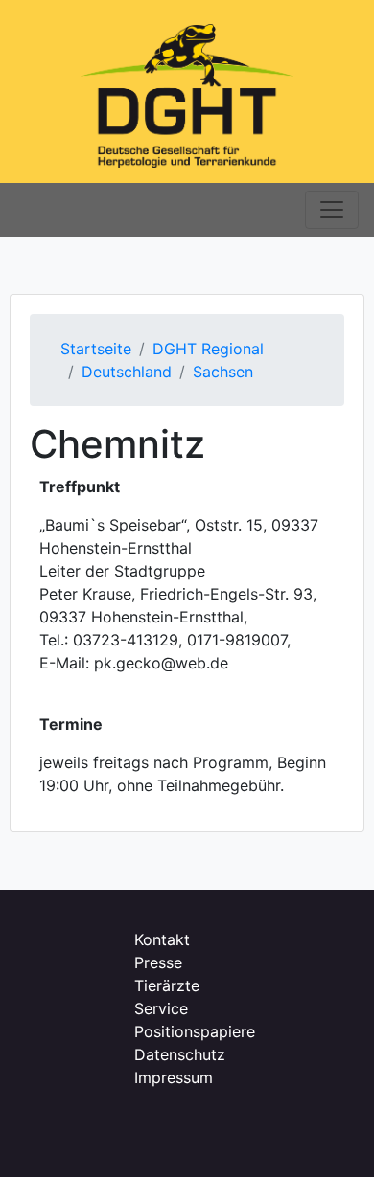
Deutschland (127, 371)
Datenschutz (179, 1054)
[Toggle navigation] (332, 210)
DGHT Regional (208, 348)
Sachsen (223, 371)
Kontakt (162, 939)
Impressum (173, 1077)
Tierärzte (166, 985)
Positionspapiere (194, 1031)
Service (161, 1008)
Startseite (95, 348)
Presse (158, 962)
